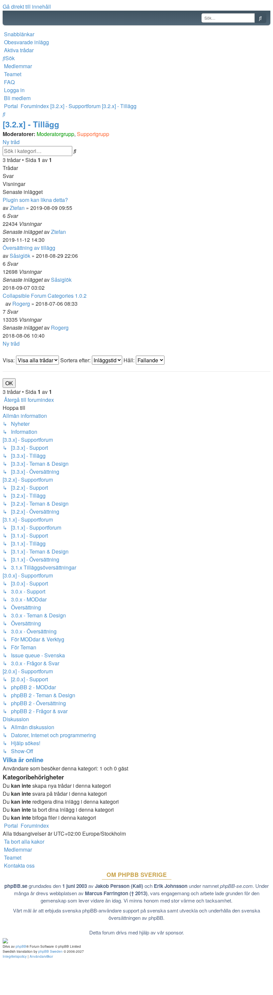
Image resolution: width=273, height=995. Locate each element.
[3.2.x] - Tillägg (31, 124)
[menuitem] (26, 42)
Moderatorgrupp (55, 134)
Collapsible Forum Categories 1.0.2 (45, 295)
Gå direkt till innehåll (27, 6)
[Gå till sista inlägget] (68, 232)
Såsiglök (20, 255)
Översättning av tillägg (29, 247)
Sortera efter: (76, 360)
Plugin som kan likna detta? (35, 200)
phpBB (21, 946)
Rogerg (21, 303)
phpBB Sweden (50, 951)
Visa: (9, 360)
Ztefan (17, 208)
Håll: (130, 360)
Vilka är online (23, 759)
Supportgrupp (93, 134)
